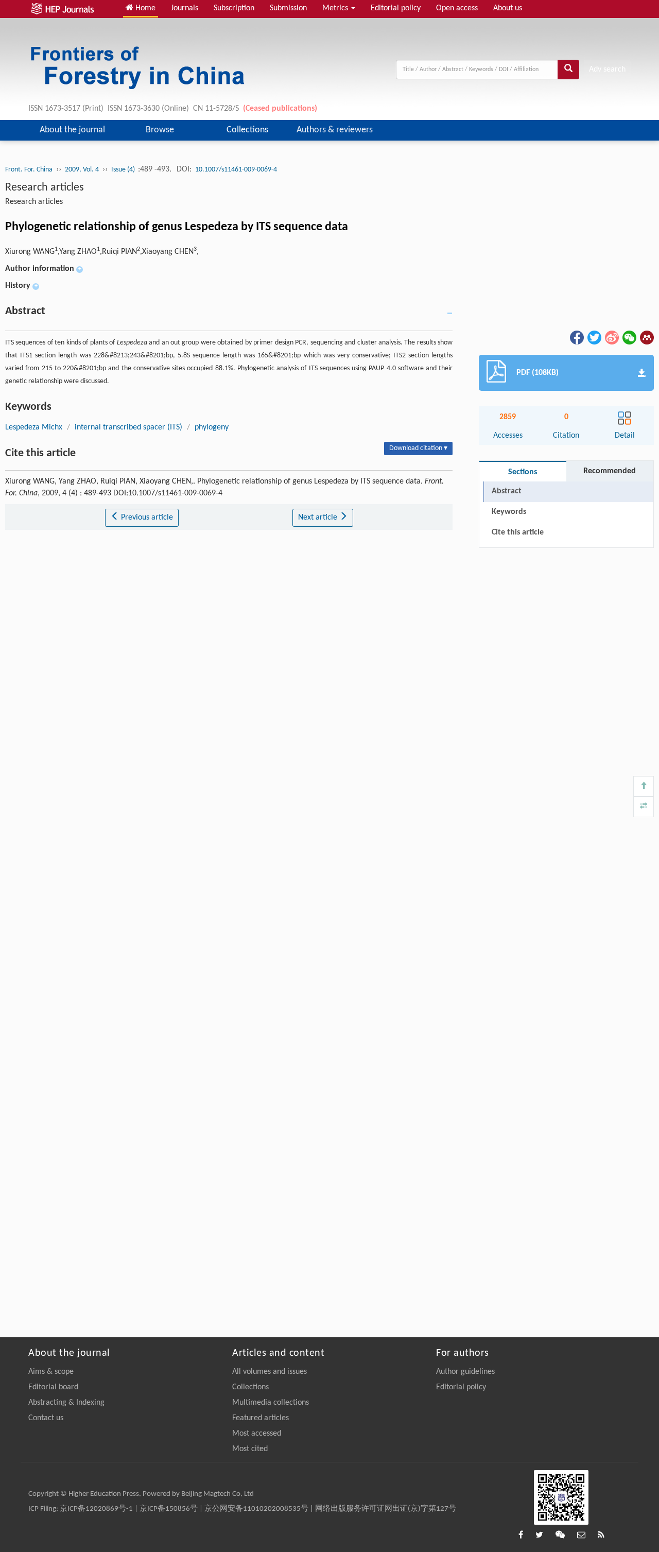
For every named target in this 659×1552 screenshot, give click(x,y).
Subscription (234, 8)
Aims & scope (51, 1372)
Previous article (146, 517)
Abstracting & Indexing (66, 1403)
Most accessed (256, 1433)
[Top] (643, 786)
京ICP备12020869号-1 (96, 1509)
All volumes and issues (269, 1372)
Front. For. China (29, 170)
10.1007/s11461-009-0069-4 (236, 170)
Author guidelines (465, 1372)
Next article (318, 517)
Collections (247, 130)
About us (507, 8)
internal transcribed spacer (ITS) (128, 427)
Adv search (607, 69)
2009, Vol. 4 (82, 170)
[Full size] (643, 807)
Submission (288, 8)
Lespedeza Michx (33, 427)
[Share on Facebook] (576, 337)
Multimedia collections (270, 1403)
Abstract (507, 491)
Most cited (250, 1449)
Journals (184, 8)
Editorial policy (396, 8)
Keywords (509, 512)
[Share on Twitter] (593, 337)
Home (144, 8)
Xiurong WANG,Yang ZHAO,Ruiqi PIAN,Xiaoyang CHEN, (102, 252)
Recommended (609, 471)
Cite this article (518, 532)
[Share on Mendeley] (646, 337)
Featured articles (260, 1418)
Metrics (336, 8)
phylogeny (212, 427)
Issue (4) (123, 170)
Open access (457, 8)
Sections (522, 472)
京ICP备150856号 (169, 1509)
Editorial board (53, 1387)
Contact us (45, 1418)
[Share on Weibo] (611, 337)
